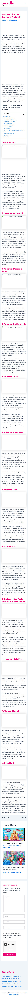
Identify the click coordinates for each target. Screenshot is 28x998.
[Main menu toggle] (24, 3)
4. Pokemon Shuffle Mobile (9, 121)
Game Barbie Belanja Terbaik (10, 984)
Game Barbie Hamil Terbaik (13, 843)
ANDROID (16, 845)
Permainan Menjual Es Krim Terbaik (11, 981)
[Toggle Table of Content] (23, 114)
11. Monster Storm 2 (7, 135)
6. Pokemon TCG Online (9, 125)
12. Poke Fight (6, 137)
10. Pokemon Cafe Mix (8, 133)
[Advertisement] (14, 28)
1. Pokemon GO (6, 116)
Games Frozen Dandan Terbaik (10, 978)
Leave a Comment (8, 845)
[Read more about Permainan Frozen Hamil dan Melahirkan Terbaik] (13, 858)
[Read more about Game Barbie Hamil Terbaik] (13, 834)
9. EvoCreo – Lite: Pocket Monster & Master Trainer (13, 131)
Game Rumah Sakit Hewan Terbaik (11, 976)
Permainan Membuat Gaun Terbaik (11, 986)
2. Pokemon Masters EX (8, 118)
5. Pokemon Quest (7, 123)
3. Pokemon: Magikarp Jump (10, 120)
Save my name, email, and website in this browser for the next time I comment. (12, 935)
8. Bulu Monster (6, 128)
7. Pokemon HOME (7, 126)
